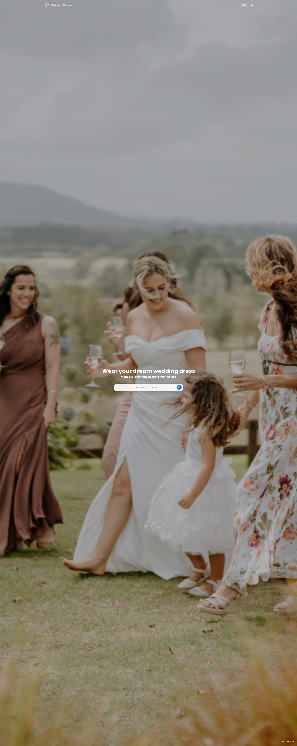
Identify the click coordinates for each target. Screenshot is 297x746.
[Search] (179, 387)
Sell (243, 5)
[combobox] (148, 387)
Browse (69, 5)
